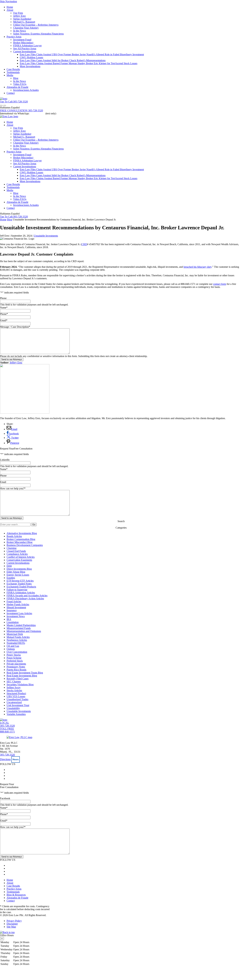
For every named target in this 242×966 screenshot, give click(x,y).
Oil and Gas (13, 646)
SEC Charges (14, 681)
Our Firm (18, 13)
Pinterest (14, 443)
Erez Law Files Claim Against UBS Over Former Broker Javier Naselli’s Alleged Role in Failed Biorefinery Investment (82, 54)
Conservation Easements (19, 560)
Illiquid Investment (16, 607)
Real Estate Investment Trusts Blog (25, 672)
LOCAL (7, 724)
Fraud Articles (14, 601)
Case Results (13, 69)
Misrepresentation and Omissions (24, 631)
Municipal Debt (15, 634)
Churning (11, 548)
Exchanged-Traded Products (21, 586)
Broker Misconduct (23, 42)
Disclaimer (12, 923)
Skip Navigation (8, 1)
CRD (84, 244)
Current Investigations (24, 51)
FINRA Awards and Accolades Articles (27, 595)
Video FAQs (19, 84)
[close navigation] (4, 105)
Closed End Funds (16, 551)
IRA (9, 619)
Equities (11, 577)
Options (11, 649)
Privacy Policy (14, 920)
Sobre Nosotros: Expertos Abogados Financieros (38, 33)
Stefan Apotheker (22, 18)
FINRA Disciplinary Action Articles (25, 598)
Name (4, 307)
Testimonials (13, 72)
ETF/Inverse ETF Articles (20, 580)
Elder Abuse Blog (16, 571)
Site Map (11, 926)
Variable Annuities (16, 714)
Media (10, 75)
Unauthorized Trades (17, 699)
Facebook (14, 433)
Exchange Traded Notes (19, 583)
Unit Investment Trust (18, 705)
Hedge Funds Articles (18, 604)
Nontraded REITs (16, 643)
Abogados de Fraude (17, 87)
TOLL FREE (7, 730)
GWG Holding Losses (31, 57)
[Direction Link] (19, 737)
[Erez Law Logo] (3, 98)
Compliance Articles (17, 554)
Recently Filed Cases (17, 678)
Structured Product (16, 693)
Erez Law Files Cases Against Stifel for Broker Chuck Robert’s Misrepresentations (63, 60)
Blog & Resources (16, 894)
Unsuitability (13, 708)
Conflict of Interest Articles (21, 557)
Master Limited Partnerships (21, 625)
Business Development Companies (25, 545)
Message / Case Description (15, 326)
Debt (9, 565)
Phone (3, 298)
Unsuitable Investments (46, 235)
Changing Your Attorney (26, 27)
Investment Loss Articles (19, 613)
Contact (11, 93)
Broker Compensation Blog (21, 539)
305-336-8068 (37, 113)
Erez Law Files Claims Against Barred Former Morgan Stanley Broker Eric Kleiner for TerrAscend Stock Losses (78, 63)
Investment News (16, 616)
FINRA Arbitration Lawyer (27, 45)
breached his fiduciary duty (198, 266)
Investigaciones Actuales (26, 90)
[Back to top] (7, 932)
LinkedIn (5, 459)
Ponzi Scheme (14, 657)
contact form (219, 284)
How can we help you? (13, 488)
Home (10, 7)
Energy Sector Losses (18, 574)
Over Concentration (17, 651)
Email (3, 320)
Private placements (16, 663)
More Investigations (30, 66)
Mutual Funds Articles (18, 637)
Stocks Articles (14, 690)
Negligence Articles (17, 640)
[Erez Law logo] (9, 116)
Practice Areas (14, 36)
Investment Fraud (22, 39)
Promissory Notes (16, 666)
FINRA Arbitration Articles (21, 592)
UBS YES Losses (16, 696)
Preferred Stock (15, 660)
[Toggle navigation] (1, 105)
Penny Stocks (14, 654)
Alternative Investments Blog (22, 533)
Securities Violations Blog (20, 684)
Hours (16, 759)
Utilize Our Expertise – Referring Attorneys (35, 24)
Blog (15, 78)
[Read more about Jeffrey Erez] (24, 412)
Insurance (12, 610)
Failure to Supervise (17, 589)
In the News (19, 30)
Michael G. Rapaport (24, 21)
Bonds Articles (14, 536)
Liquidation (13, 622)
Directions (5, 759)
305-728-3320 (7, 754)
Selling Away (14, 687)
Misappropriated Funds (19, 628)
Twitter (15, 437)
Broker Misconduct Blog (19, 542)
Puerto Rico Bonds (16, 669)
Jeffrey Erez (19, 15)
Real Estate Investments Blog (22, 675)
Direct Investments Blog (19, 568)
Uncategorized (14, 702)
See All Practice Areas (24, 48)
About (10, 10)
